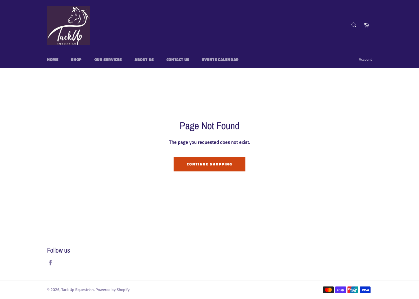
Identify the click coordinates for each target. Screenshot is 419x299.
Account (365, 59)
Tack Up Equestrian (77, 289)
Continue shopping (209, 164)
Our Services (108, 59)
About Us (144, 59)
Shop (76, 59)
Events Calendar (220, 59)
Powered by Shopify (112, 289)
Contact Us (178, 59)
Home (52, 59)
